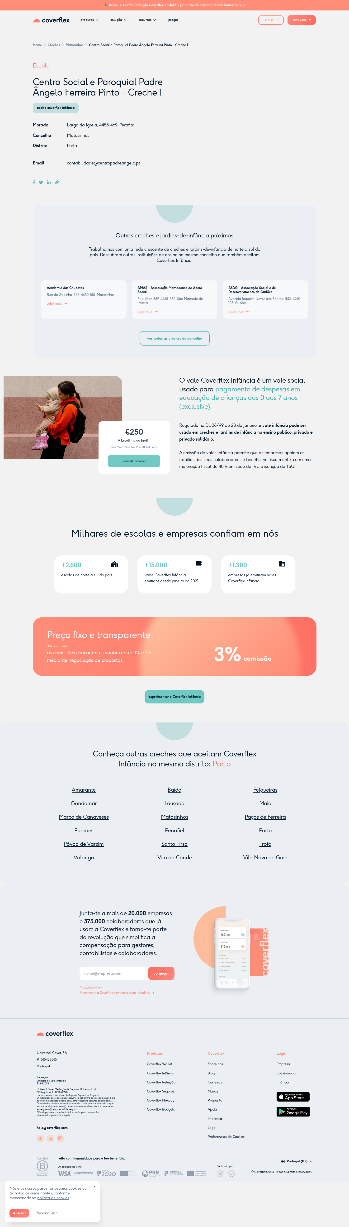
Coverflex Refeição (161, 1082)
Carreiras (215, 1082)
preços (173, 20)
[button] (90, 20)
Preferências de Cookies (226, 1137)
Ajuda (212, 1109)
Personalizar (46, 1213)
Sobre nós (215, 1064)
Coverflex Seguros (160, 1091)
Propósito (215, 1100)
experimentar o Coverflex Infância (174, 697)
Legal (212, 1128)
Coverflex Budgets (161, 1109)
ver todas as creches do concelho (174, 338)
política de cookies (53, 1198)
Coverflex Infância (160, 1073)
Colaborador (287, 1073)
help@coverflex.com (52, 1128)
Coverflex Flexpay (160, 1100)
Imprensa (215, 1119)
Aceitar (19, 1213)
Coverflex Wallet (159, 1064)
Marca (213, 1091)
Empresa (283, 1064)
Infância (283, 1082)
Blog (211, 1073)
